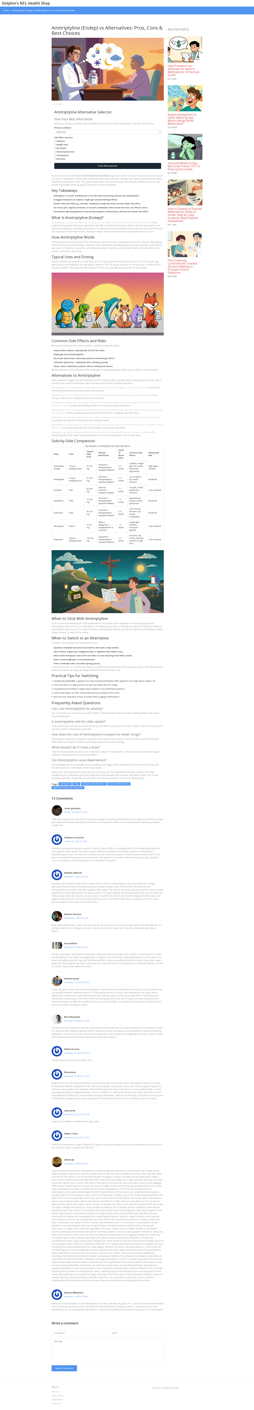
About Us (56, 1391)
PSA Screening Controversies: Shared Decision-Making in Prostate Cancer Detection (182, 266)
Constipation (62, 155)
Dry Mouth (61, 148)
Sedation (60, 141)
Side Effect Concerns (63, 137)
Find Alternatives (107, 165)
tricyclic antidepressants (119, 783)
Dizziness (60, 159)
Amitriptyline (65, 783)
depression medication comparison (68, 787)
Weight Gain (62, 144)
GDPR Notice (57, 1399)
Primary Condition (62, 127)
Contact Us (56, 1403)
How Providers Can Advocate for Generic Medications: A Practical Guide (183, 70)
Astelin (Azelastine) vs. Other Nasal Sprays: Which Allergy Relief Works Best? (182, 119)
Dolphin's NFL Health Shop (26, 3)
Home (6, 10)
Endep (76, 783)
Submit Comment (64, 1368)
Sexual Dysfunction (65, 151)
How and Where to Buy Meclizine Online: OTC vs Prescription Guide (184, 166)
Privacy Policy (57, 1395)
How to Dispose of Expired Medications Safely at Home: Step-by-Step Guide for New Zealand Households (185, 215)
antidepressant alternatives (93, 783)
